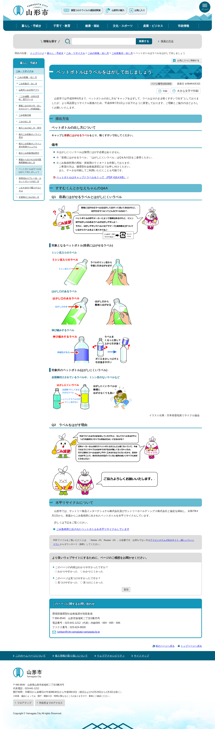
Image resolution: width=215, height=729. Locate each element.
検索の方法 (167, 41)
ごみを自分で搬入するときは (30, 189)
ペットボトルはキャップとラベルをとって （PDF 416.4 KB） (91, 177)
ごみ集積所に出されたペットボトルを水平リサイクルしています (92, 529)
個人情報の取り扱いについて (71, 655)
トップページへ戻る (191, 646)
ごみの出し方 (25, 121)
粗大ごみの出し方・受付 (30, 128)
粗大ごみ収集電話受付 (29, 153)
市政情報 (183, 25)
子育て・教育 (61, 25)
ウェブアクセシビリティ (111, 655)
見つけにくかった (93, 582)
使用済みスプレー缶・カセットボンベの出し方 (30, 179)
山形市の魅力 (118, 10)
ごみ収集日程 (25, 115)
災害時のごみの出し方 (29, 197)
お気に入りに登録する (188, 60)
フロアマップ (24, 702)
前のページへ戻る (165, 646)
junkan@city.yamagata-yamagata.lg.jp (78, 631)
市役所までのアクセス (51, 702)
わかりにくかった (93, 571)
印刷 (165, 91)
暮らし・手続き (31, 25)
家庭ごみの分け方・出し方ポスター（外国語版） (30, 107)
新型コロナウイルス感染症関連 (85, 10)
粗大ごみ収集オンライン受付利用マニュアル (30, 145)
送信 (126, 589)
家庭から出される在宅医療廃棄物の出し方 (30, 161)
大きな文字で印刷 (187, 90)
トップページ (37, 53)
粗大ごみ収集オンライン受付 (30, 136)
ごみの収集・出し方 (98, 53)
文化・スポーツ (123, 25)
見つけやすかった (68, 582)
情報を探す (50, 41)
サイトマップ (141, 655)
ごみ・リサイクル (75, 53)
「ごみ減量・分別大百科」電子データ (29, 98)
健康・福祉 (92, 25)
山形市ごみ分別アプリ (29, 90)
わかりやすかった (68, 571)
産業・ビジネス (153, 25)
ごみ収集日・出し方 (122, 53)
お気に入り (139, 10)
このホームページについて (30, 655)
